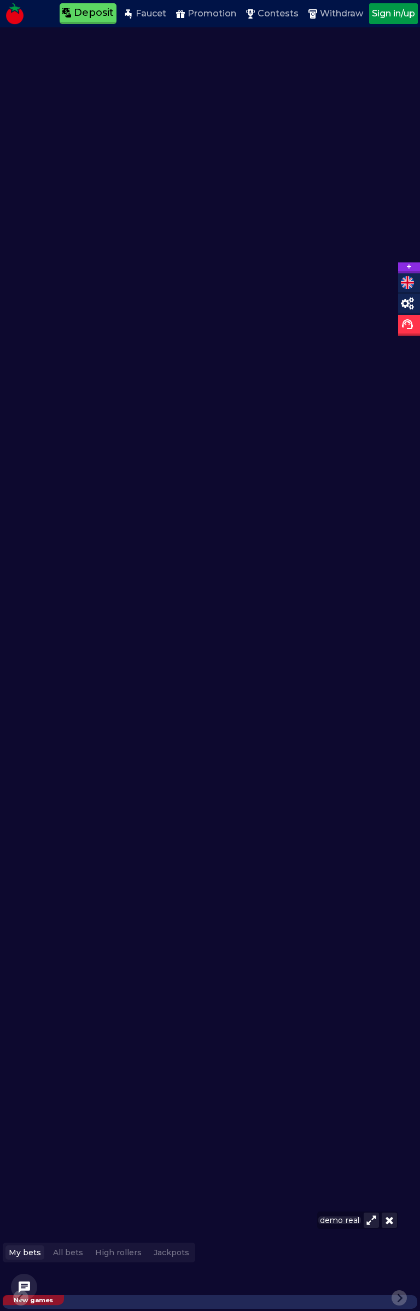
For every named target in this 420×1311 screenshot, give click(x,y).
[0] (24, 1287)
